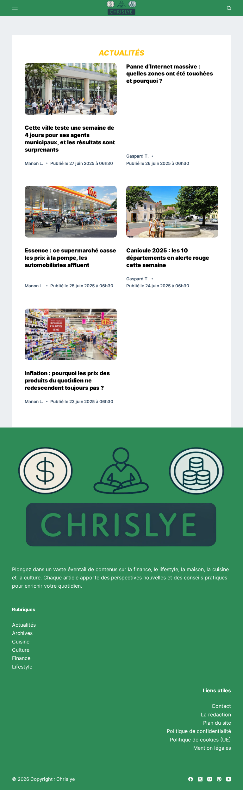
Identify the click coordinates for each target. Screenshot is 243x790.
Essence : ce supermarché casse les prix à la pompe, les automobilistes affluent (70, 257)
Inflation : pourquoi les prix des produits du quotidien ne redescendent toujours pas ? (67, 380)
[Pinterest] (219, 779)
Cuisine (20, 641)
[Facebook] (190, 779)
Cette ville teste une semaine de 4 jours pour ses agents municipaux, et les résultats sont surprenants (70, 138)
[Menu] (15, 8)
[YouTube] (228, 779)
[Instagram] (209, 779)
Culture (20, 650)
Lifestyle (22, 666)
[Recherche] (229, 8)
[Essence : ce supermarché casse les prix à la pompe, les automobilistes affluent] (71, 212)
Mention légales (212, 748)
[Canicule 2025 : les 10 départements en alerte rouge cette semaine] (172, 212)
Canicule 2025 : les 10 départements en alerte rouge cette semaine (167, 257)
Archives (22, 633)
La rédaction (216, 714)
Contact (221, 706)
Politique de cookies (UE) (200, 739)
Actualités (24, 625)
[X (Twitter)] (200, 779)
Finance (21, 658)
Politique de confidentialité (199, 731)
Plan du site (217, 723)
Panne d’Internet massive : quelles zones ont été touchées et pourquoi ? (169, 73)
